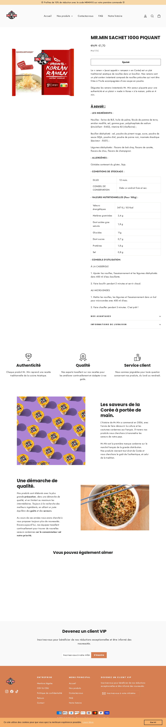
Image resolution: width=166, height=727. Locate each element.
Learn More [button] (88, 722)
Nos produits (64, 16)
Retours (40, 698)
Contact (40, 702)
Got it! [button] (153, 722)
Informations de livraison (109, 324)
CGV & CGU (43, 688)
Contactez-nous (85, 16)
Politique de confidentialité (49, 693)
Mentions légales (45, 683)
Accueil (48, 16)
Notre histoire (115, 16)
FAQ (100, 16)
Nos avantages (101, 316)
